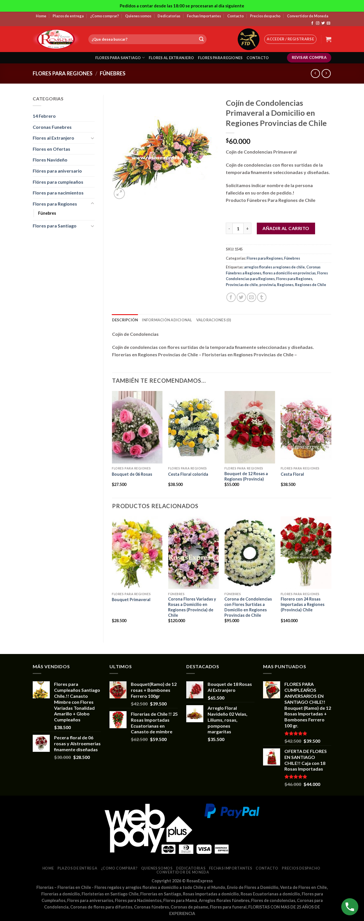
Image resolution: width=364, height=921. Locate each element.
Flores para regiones (220, 57)
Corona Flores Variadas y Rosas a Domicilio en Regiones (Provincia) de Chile (192, 607)
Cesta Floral (292, 474)
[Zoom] (119, 193)
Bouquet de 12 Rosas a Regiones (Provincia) (246, 476)
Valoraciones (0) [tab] (213, 320)
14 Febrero (44, 116)
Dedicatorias (169, 16)
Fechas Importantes (204, 16)
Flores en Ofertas (51, 149)
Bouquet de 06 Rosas (132, 474)
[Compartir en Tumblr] (261, 297)
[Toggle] (92, 137)
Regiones (285, 284)
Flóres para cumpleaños (58, 182)
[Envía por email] (251, 297)
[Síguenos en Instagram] (317, 23)
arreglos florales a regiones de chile (274, 267)
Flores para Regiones (62, 73)
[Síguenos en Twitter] (323, 23)
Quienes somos (138, 16)
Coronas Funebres (52, 127)
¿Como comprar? (104, 16)
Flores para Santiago (54, 225)
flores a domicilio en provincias (289, 273)
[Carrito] (328, 39)
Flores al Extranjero (53, 137)
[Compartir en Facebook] (231, 297)
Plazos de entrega (68, 16)
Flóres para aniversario (57, 170)
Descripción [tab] (125, 320)
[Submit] (201, 39)
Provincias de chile (242, 284)
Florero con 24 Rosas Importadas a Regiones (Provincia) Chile (302, 604)
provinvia (267, 284)
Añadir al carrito (285, 228)
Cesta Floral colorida (188, 474)
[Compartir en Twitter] (241, 297)
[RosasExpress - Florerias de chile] (56, 39)
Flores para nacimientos (58, 192)
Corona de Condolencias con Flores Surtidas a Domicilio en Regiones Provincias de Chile (248, 607)
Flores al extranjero (171, 57)
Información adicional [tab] (167, 320)
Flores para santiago (118, 57)
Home (41, 16)
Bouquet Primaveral (131, 599)
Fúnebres (112, 73)
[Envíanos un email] (328, 23)
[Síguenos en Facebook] (312, 23)
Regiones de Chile (310, 284)
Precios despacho (265, 16)
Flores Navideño (50, 159)
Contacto (235, 16)
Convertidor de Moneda (307, 16)
